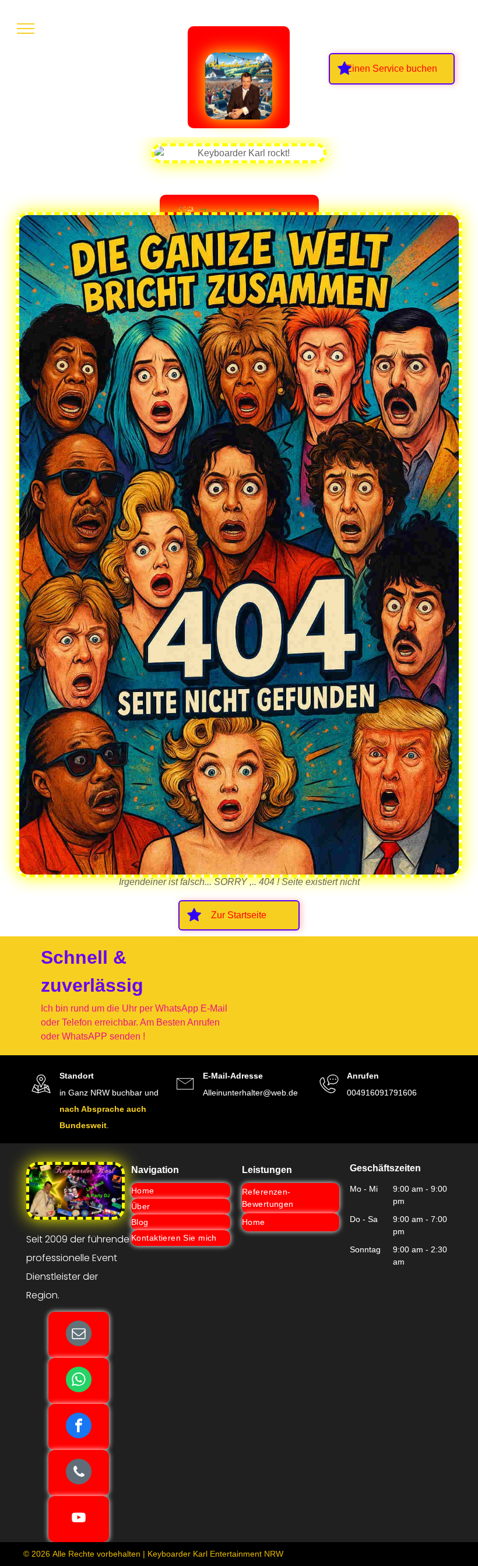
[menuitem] (180, 1191)
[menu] (25, 28)
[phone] (78, 1473)
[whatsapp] (78, 1381)
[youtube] (78, 1519)
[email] (78, 1335)
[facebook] (78, 1427)
